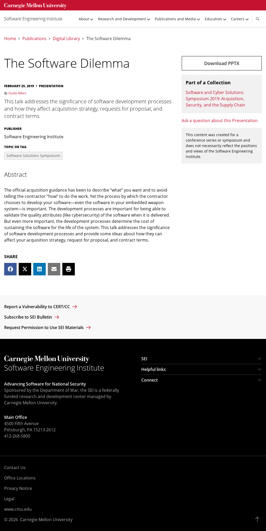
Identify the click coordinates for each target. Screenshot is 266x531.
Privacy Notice (18, 488)
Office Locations (20, 478)
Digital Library (66, 38)
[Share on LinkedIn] (39, 269)
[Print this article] (68, 269)
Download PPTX (221, 63)
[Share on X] (25, 269)
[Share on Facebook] (10, 269)
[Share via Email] (54, 269)
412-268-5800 (17, 436)
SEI (144, 359)
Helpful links (153, 369)
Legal (9, 499)
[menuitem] (35, 19)
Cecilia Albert (17, 93)
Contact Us (15, 467)
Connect (149, 380)
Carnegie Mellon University (46, 519)
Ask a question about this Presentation (220, 120)
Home (10, 38)
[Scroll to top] (258, 519)
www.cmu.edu (18, 509)
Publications (34, 38)
